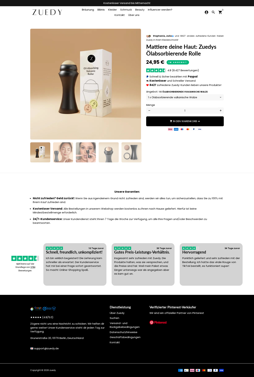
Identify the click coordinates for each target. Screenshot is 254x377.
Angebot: (177, 91)
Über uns (133, 15)
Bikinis (101, 9)
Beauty (139, 9)
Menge (150, 105)
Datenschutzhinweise (123, 332)
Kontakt (120, 15)
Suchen (114, 318)
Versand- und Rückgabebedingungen (125, 325)
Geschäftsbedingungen (125, 337)
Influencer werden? (160, 9)
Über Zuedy (117, 313)
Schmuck (126, 9)
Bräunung (88, 9)
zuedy (52, 370)
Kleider (112, 9)
